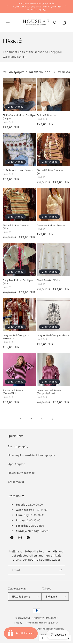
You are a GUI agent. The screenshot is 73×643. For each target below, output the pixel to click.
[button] (8, 22)
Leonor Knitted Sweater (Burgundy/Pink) (49, 392)
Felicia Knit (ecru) (46, 115)
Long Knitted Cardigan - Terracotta (16, 337)
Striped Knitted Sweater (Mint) (16, 227)
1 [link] (21, 419)
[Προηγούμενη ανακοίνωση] (7, 6)
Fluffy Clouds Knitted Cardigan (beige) (19, 117)
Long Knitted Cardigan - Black (53, 335)
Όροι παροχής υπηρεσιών (50, 628)
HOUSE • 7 (28, 617)
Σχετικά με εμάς (18, 446)
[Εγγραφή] (60, 570)
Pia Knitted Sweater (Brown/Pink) (13, 392)
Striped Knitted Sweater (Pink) (50, 172)
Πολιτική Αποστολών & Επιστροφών (31, 455)
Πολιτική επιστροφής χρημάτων (42, 622)
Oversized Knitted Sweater (51, 225)
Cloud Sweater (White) (49, 280)
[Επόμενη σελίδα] (52, 419)
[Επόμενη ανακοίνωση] (66, 6)
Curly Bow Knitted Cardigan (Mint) (18, 282)
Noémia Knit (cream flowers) (18, 170)
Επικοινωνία (16, 481)
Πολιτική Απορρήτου (21, 472)
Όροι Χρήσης (16, 464)
